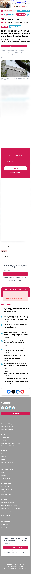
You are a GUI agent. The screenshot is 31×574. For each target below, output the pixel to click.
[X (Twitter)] (13, 392)
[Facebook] (9, 392)
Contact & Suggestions (8, 511)
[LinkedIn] (18, 392)
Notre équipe (5, 524)
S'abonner (15, 168)
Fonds (3, 459)
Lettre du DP (5, 527)
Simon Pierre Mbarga (10, 57)
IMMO (3, 473)
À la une (3, 421)
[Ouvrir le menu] (2, 14)
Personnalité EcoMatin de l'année (11, 443)
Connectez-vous (18, 155)
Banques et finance (7, 426)
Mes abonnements (6, 489)
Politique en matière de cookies (10, 508)
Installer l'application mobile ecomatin (15, 46)
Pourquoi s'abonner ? (15, 172)
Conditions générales (7, 503)
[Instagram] (22, 392)
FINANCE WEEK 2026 (23, 11)
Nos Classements (6, 432)
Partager (7, 256)
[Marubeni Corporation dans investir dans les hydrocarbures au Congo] (15, 68)
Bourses (3, 457)
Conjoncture (5, 437)
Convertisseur (5, 465)
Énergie (3, 476)
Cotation (3, 454)
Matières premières (7, 462)
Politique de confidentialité (9, 505)
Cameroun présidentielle (8, 446)
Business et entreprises (8, 424)
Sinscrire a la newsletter (15, 274)
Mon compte (5, 486)
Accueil (3, 247)
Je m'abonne (21, 14)
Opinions (3, 440)
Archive (4, 251)
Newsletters (4, 492)
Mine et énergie (5, 435)
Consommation (5, 478)
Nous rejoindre (5, 522)
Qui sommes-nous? (7, 519)
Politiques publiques (7, 429)
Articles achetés (6, 495)
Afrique (9, 247)
